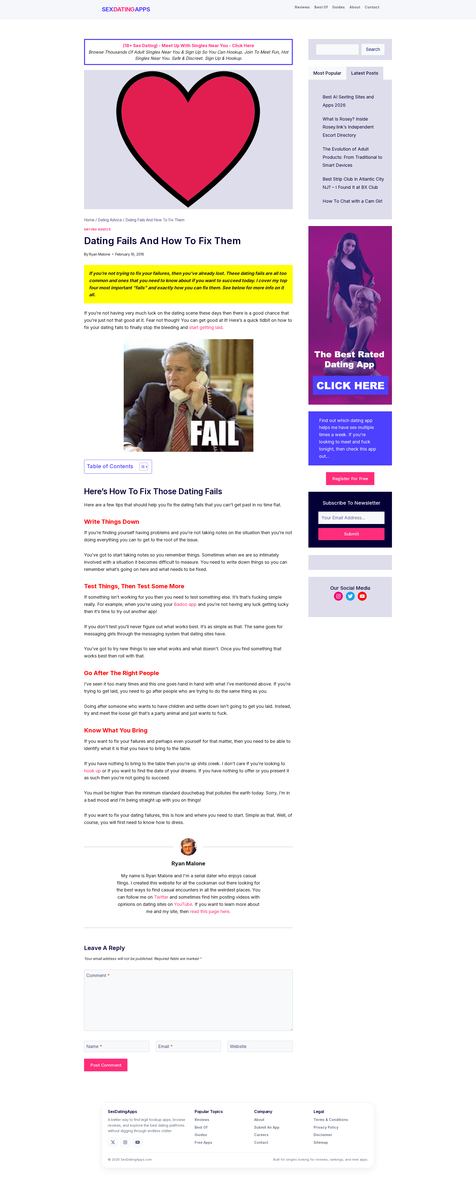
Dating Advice (97, 229)
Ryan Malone (99, 254)
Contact (372, 7)
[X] (113, 1142)
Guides (338, 7)
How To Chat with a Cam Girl (352, 201)
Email (165, 1046)
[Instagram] (125, 1142)
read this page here (209, 911)
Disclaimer (323, 1135)
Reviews (302, 7)
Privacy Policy (326, 1127)
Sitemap (321, 1142)
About (354, 7)
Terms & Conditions (331, 1119)
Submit (351, 533)
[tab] (327, 73)
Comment (98, 975)
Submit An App (266, 1127)
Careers (261, 1135)
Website (238, 1046)
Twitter (161, 897)
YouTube (183, 904)
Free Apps (203, 1142)
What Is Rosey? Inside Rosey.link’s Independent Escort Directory (348, 127)
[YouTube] (138, 1142)
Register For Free (350, 478)
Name (94, 1046)
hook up (92, 770)
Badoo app (185, 604)
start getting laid (205, 327)
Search (373, 49)
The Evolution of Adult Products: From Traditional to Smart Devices (352, 157)
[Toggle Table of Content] (141, 466)
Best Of (321, 7)
